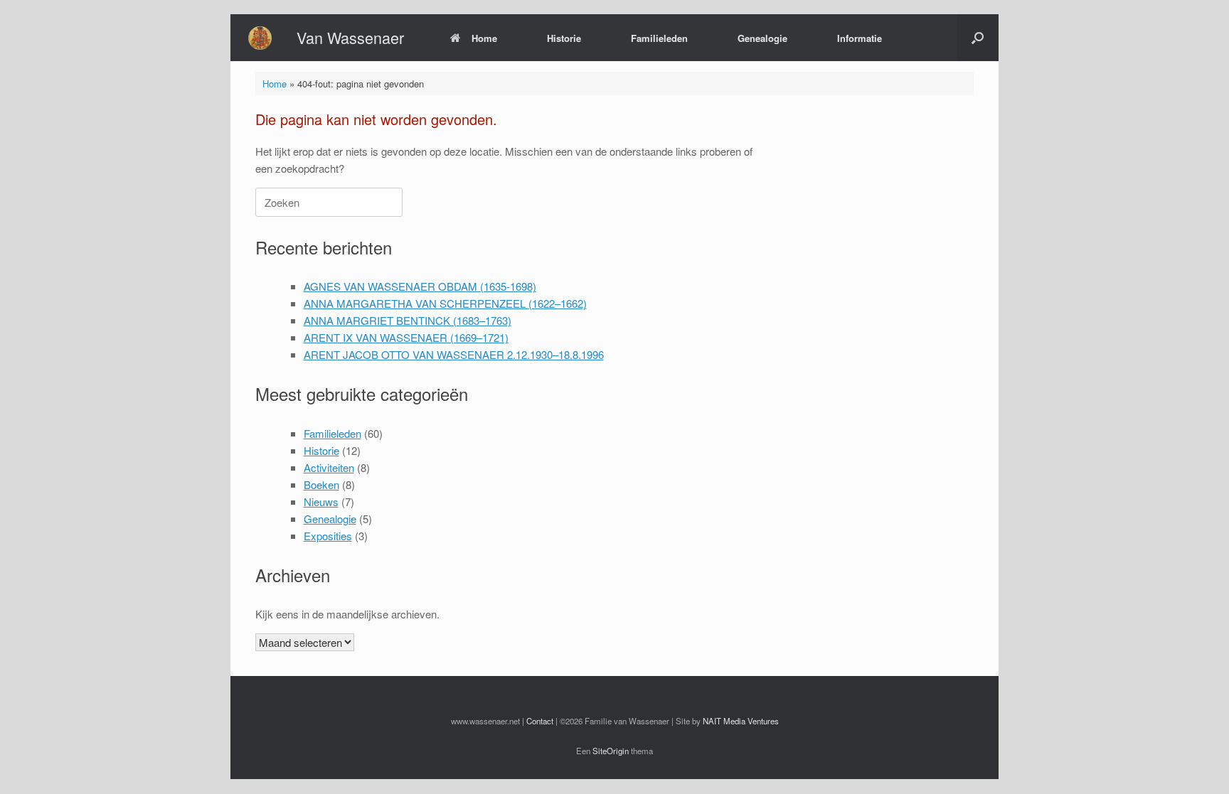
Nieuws (321, 501)
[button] (978, 37)
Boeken (321, 484)
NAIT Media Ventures (741, 720)
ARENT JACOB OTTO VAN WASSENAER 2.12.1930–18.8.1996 (454, 354)
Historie (564, 38)
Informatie (859, 38)
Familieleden (659, 38)
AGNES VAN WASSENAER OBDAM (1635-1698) (420, 286)
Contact (539, 720)
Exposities (328, 535)
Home (484, 38)
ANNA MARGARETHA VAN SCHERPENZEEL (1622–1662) (445, 303)
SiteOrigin (610, 750)
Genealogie (762, 38)
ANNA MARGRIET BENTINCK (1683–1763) (407, 320)
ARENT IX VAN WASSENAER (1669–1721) (406, 337)
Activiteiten (329, 467)
